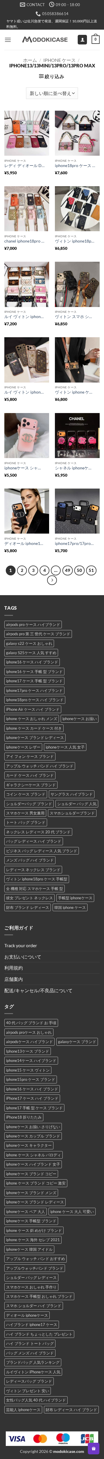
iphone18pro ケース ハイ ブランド (35, 699)
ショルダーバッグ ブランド (29, 803)
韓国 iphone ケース (70, 907)
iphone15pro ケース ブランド (30, 1079)
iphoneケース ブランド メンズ (31, 1192)
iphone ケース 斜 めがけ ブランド (34, 1230)
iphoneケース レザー (23, 747)
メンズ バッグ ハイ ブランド (30, 860)
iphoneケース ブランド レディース (35, 737)
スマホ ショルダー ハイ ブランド (33, 1305)
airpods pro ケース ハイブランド (33, 624)
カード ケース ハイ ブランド (30, 775)
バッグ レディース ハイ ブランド (33, 841)
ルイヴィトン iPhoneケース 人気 (33, 1372)
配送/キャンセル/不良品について (38, 990)
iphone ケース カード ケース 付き (34, 728)
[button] (7, 40)
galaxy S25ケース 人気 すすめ (31, 652)
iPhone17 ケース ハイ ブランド (32, 1098)
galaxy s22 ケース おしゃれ (29, 643)
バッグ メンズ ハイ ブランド (30, 1353)
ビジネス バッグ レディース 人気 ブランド (41, 850)
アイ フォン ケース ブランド (30, 756)
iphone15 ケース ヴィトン (28, 1070)
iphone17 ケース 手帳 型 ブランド (34, 681)
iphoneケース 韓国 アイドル (29, 1249)
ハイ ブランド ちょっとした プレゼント (39, 1334)
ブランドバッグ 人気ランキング (33, 1362)
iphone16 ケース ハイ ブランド (32, 662)
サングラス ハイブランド (72, 794)
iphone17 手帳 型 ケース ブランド (34, 1108)
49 (67, 570)
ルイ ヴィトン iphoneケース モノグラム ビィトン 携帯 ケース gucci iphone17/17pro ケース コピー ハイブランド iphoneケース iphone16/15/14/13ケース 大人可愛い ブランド (24, 392)
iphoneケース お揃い (79, 718)
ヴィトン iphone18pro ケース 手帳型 (36, 879)
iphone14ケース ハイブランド (31, 1060)
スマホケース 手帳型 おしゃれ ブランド (39, 1296)
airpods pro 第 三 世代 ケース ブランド (38, 633)
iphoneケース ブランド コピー (31, 1173)
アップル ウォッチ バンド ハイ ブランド (39, 766)
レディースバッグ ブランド (29, 1381)
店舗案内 (13, 979)
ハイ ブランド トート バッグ (30, 1343)
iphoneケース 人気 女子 (65, 747)
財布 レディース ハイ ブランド (71, 1409)
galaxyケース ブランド (77, 1041)
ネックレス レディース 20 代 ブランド (38, 832)
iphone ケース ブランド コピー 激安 (36, 1183)
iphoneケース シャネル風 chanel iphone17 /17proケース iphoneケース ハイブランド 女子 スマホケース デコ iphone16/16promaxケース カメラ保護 (24, 468)
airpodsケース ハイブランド (29, 1041)
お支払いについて (22, 956)
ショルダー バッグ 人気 (76, 803)
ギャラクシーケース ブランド (31, 785)
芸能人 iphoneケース (23, 1409)
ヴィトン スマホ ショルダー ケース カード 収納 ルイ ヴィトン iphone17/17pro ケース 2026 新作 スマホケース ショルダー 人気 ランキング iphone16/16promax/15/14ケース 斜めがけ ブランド (75, 316)
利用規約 (13, 967)
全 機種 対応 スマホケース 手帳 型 (34, 888)
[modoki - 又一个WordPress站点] (44, 40)
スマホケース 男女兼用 (25, 813)
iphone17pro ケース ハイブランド (34, 690)
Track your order (20, 945)
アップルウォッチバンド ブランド (34, 1268)
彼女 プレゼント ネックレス (29, 898)
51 (91, 570)
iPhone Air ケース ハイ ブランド (33, 709)
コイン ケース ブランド (25, 794)
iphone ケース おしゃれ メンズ (31, 718)
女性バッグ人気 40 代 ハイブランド (36, 1400)
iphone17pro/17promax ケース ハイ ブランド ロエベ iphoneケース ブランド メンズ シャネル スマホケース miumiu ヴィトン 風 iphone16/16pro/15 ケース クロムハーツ (75, 543)
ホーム (30, 60)
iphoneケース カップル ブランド (33, 1136)
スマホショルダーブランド (72, 813)
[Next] (52, 580)
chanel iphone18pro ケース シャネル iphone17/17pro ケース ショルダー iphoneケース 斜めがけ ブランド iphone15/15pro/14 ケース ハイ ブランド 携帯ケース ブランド (24, 241)
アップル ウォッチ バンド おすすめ (35, 1258)
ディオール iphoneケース (27, 1315)
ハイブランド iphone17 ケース (31, 1324)
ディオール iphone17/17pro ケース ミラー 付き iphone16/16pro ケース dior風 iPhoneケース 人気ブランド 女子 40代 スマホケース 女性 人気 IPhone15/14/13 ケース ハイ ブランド (24, 543)
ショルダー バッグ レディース (31, 1277)
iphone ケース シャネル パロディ (33, 1155)
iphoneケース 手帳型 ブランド (31, 1220)
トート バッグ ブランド (25, 822)
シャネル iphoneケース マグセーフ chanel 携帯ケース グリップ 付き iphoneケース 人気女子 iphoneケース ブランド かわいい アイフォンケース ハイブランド (75, 468)
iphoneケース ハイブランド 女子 (33, 1164)
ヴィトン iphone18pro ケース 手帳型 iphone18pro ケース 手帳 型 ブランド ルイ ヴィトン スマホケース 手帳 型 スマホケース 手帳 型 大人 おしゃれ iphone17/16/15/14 (75, 241)
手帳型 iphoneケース (75, 898)
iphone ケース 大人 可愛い (72, 1211)
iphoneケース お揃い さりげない (33, 1126)
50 (79, 570)
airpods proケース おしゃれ (29, 1032)
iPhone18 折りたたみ (24, 1117)
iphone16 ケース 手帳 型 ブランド (34, 671)
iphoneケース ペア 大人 (25, 1211)
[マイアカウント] (82, 39)
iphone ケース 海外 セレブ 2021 (33, 1239)
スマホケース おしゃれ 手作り (31, 1287)
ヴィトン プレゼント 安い (27, 1390)
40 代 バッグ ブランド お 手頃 (31, 1022)
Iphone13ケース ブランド (27, 1051)
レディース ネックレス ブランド (33, 869)
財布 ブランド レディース (27, 907)
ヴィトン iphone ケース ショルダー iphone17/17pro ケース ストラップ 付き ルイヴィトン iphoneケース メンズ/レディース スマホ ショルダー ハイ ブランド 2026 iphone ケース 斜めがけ (75, 392)
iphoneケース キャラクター (29, 1145)
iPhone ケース (59, 60)
